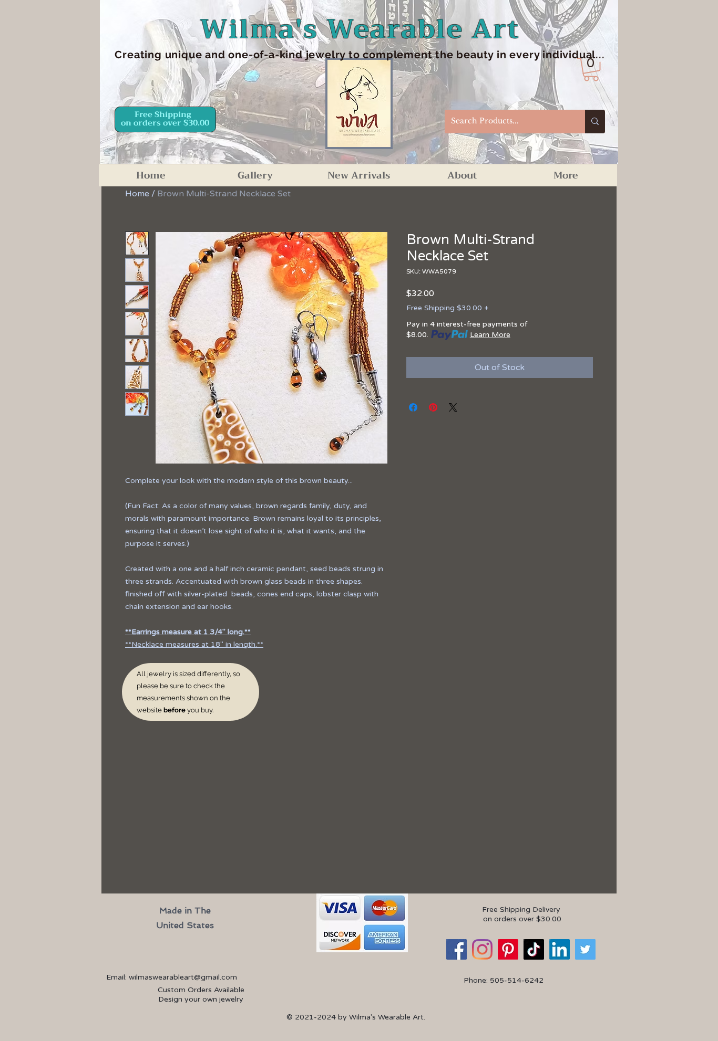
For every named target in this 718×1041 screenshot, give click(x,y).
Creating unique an (166, 54)
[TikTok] (534, 949)
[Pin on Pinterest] (433, 407)
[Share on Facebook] (413, 407)
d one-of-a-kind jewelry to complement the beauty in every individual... (411, 54)
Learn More (490, 334)
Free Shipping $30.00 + (447, 307)
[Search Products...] (595, 121)
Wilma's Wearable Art (360, 29)
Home (137, 193)
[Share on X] (453, 407)
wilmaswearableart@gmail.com (183, 977)
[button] (591, 69)
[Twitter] (585, 949)
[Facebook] (456, 949)
